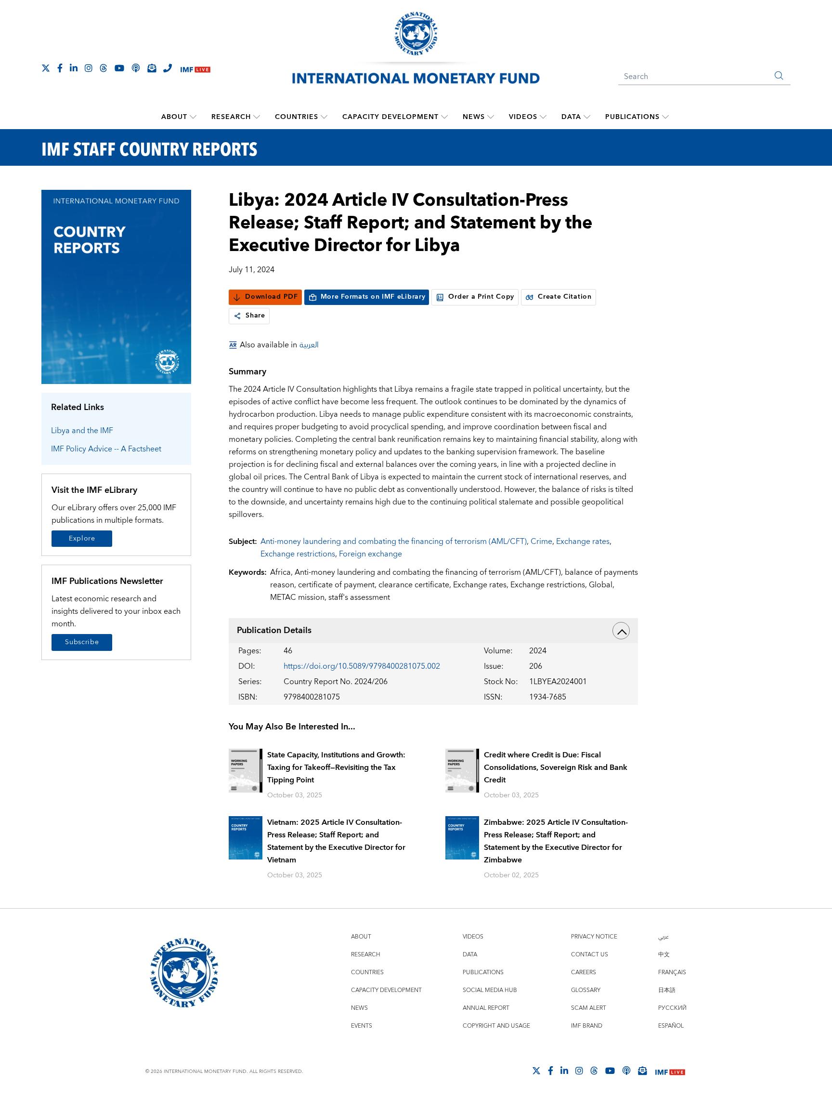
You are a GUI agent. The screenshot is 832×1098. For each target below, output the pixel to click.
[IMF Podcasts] (626, 1070)
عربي (663, 937)
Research (231, 117)
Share (255, 315)
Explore (82, 538)
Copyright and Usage (496, 1026)
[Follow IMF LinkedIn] (74, 68)
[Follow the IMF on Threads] (103, 68)
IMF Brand (586, 1026)
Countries (296, 117)
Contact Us (589, 955)
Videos (523, 117)
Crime (541, 541)
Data (571, 117)
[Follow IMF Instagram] (88, 68)
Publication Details (274, 630)
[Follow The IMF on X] (45, 68)
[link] (237, 316)
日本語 (667, 990)
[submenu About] (193, 117)
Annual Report (486, 1008)
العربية (309, 345)
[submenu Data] (587, 117)
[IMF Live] (195, 68)
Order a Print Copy (481, 297)
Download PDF (271, 297)
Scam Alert (588, 1008)
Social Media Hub (490, 990)
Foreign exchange (370, 554)
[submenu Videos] (543, 117)
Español (671, 1026)
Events (361, 1026)
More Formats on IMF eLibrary (373, 297)
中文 (664, 955)
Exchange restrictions (297, 554)
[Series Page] (116, 286)
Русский (672, 1008)
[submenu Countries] (324, 117)
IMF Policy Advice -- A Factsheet (106, 449)
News (474, 117)
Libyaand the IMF (82, 430)
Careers (583, 972)
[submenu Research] (256, 117)
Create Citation (565, 297)
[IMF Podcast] (135, 68)
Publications (632, 117)
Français (672, 972)
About (174, 117)
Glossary (585, 990)
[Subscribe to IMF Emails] (151, 68)
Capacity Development (390, 117)
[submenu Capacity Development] (444, 117)
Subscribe (82, 642)
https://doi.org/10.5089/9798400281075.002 (362, 666)
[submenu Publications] (665, 117)
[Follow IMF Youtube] (119, 68)
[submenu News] (490, 117)
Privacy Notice (594, 937)
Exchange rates (583, 541)
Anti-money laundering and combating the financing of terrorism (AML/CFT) (393, 541)
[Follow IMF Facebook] (60, 68)
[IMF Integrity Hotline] (167, 68)
